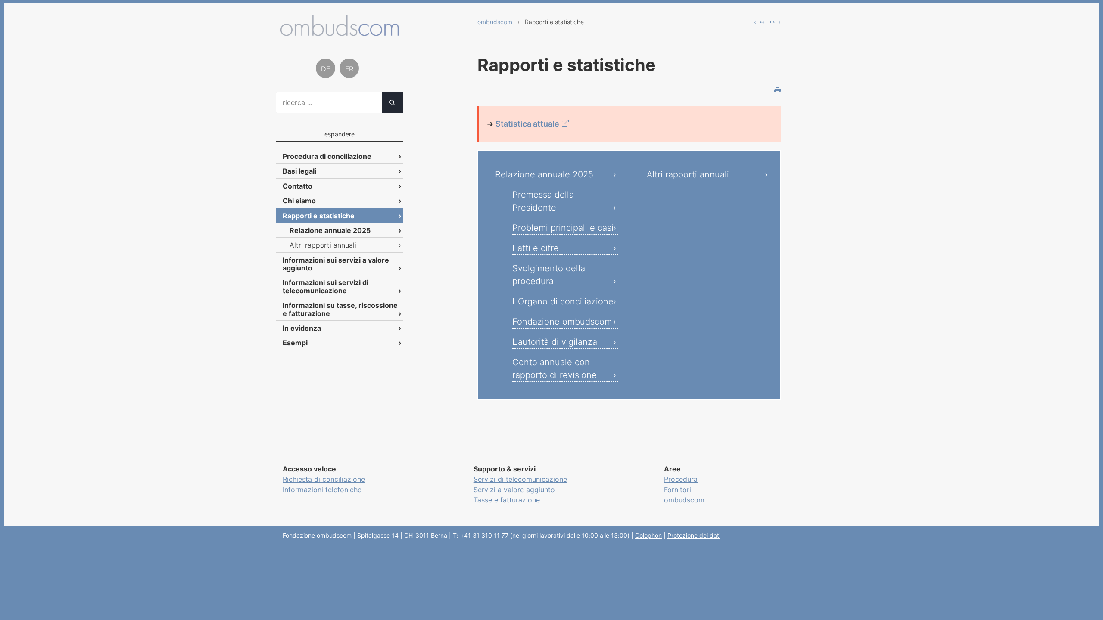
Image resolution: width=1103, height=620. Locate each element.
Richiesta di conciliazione (324, 479)
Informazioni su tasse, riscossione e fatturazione (340, 309)
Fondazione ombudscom (562, 321)
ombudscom (494, 21)
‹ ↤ (759, 21)
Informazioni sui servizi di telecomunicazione (325, 286)
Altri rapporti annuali (688, 174)
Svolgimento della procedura (548, 274)
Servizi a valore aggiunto (514, 489)
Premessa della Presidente (543, 201)
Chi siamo (299, 200)
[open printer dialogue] (777, 91)
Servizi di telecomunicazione (520, 479)
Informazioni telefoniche (322, 489)
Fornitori (677, 489)
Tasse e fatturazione (507, 500)
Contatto (297, 186)
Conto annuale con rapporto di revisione (554, 368)
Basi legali (299, 171)
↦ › (775, 21)
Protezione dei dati (693, 535)
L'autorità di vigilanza (554, 342)
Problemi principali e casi (563, 228)
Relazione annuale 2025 (544, 174)
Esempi (295, 342)
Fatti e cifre (535, 248)
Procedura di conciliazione (327, 156)
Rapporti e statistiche (319, 215)
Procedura (681, 479)
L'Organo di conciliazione (563, 301)
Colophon (648, 535)
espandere (339, 134)
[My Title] (339, 33)
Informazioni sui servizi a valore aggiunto (336, 264)
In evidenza (302, 328)
